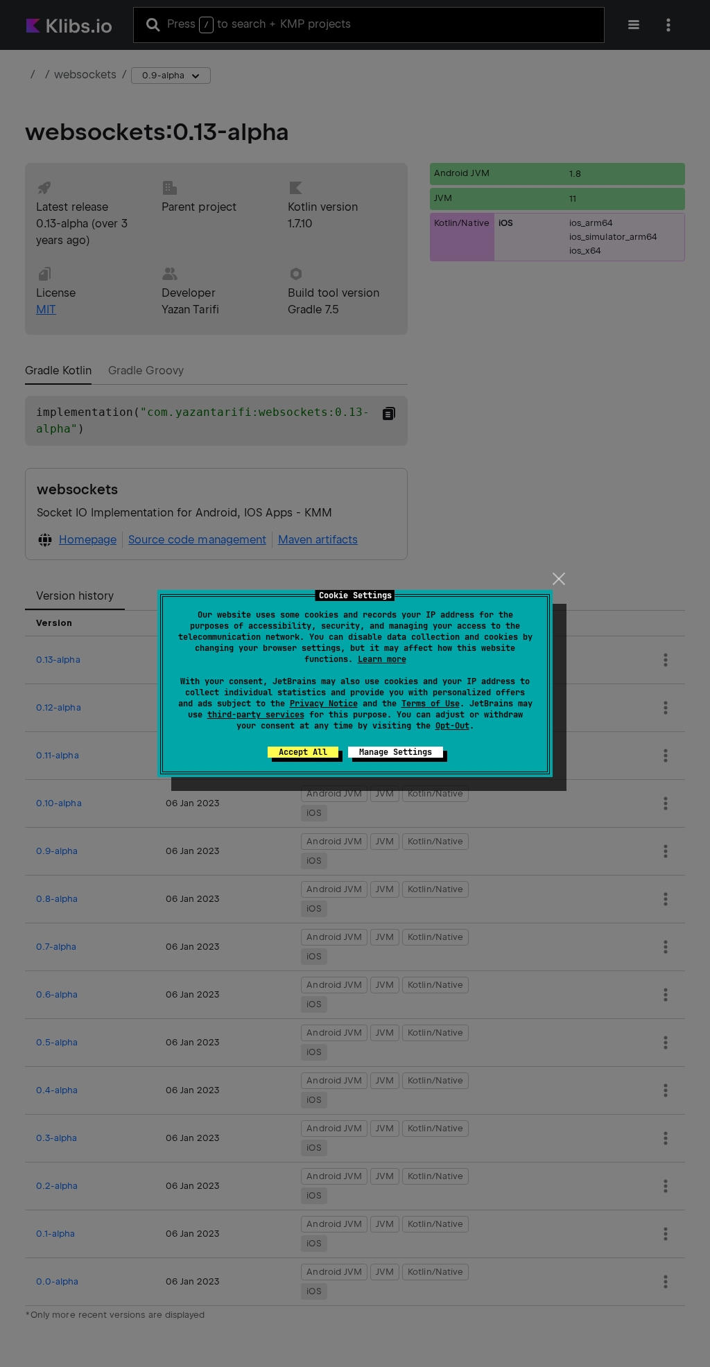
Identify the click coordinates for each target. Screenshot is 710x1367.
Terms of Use (430, 703)
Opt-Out (452, 725)
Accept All (303, 752)
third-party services (255, 714)
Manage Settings (395, 752)
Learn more (382, 659)
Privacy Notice (324, 703)
